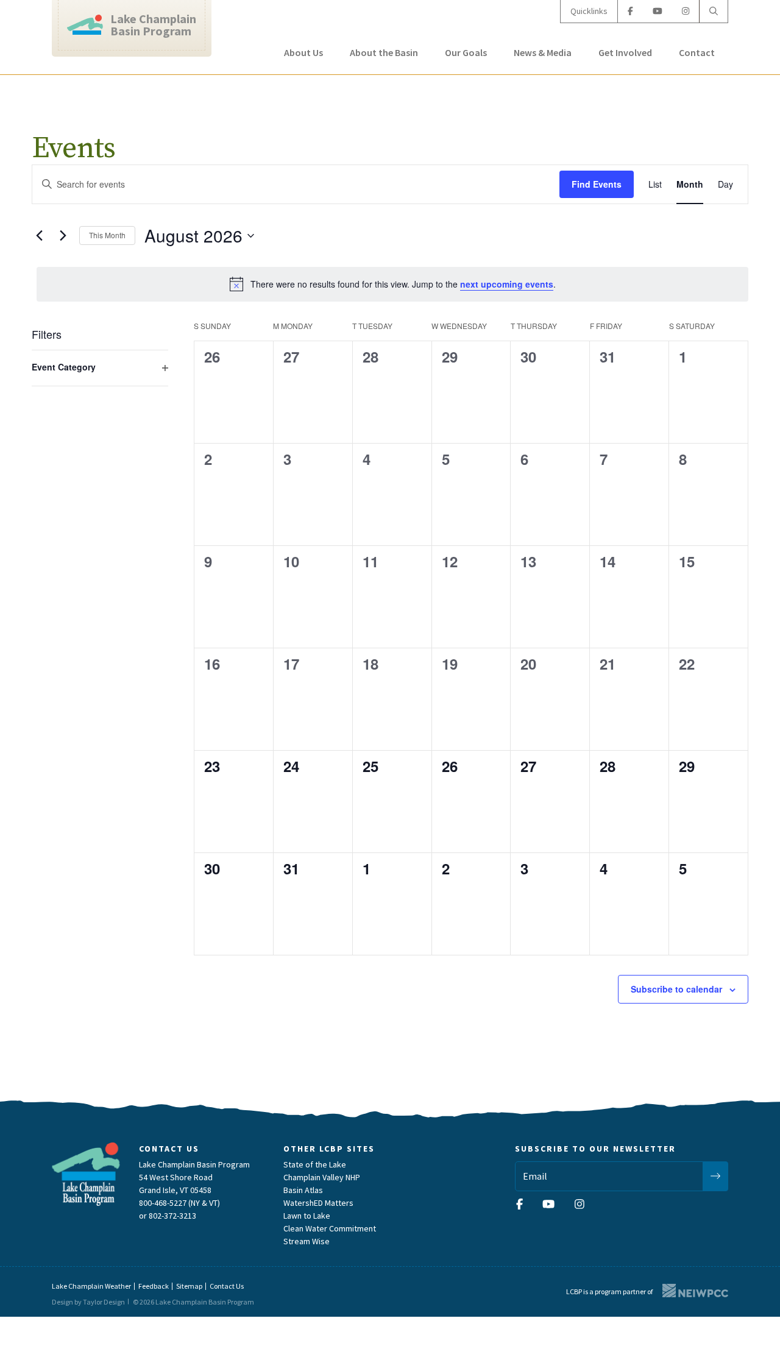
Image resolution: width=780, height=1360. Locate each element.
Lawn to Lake (306, 1215)
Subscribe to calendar (676, 989)
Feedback (153, 1286)
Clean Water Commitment (329, 1228)
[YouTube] (657, 11)
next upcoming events (506, 284)
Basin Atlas (303, 1190)
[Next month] (62, 235)
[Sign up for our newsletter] (715, 1176)
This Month (107, 235)
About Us (303, 52)
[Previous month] (39, 235)
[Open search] (714, 11)
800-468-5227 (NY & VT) (179, 1202)
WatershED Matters (318, 1202)
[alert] (392, 284)
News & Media (543, 52)
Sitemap (189, 1286)
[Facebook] (630, 11)
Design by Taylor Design (88, 1301)
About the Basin (384, 52)
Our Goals (466, 52)
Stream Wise (306, 1241)
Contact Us (227, 1286)
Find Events (597, 184)
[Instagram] (685, 11)
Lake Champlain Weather (91, 1286)
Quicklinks (589, 10)
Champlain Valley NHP (321, 1177)
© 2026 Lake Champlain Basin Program (193, 1301)
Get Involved (625, 52)
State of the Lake (314, 1164)
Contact (697, 52)
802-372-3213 (172, 1215)
